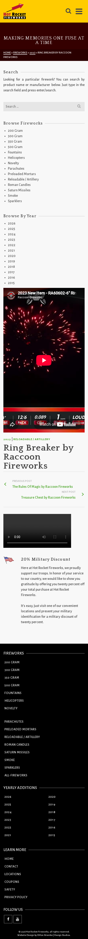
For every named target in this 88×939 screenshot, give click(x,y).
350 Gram (15, 141)
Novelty (13, 163)
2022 (11, 245)
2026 (11, 223)
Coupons (12, 881)
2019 (11, 261)
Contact (11, 866)
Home (9, 858)
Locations (13, 874)
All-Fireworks (16, 775)
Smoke (13, 195)
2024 (12, 234)
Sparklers (15, 201)
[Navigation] (79, 11)
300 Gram (15, 136)
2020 (12, 256)
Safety (10, 889)
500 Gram (15, 147)
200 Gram (15, 130)
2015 (11, 283)
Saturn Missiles (19, 190)
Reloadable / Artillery (31, 439)
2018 (11, 266)
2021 (11, 250)
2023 (7, 439)
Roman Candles (19, 185)
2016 (11, 277)
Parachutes (16, 168)
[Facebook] (8, 919)
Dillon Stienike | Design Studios (53, 935)
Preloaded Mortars (22, 174)
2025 (11, 229)
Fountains (15, 152)
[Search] (68, 11)
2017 (11, 272)
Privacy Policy (16, 897)
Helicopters (16, 158)
